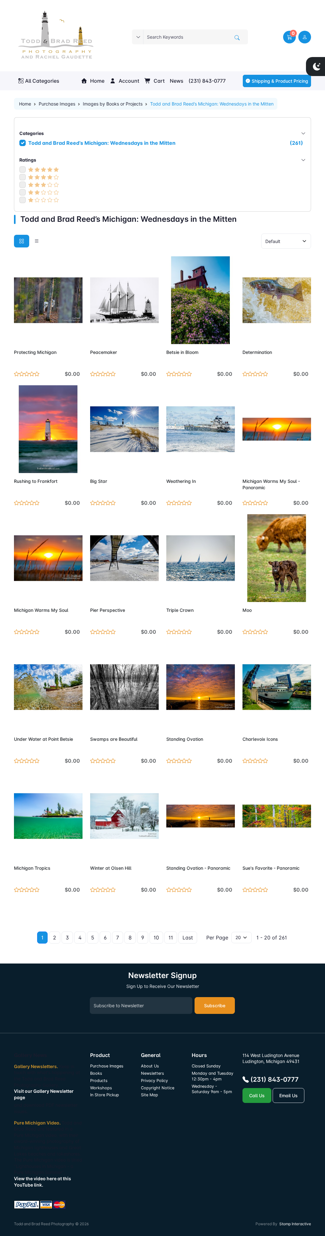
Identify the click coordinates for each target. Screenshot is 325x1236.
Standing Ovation (184, 739)
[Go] (237, 38)
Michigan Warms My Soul (41, 610)
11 (171, 937)
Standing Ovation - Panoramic (198, 868)
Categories (31, 133)
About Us (150, 1066)
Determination (257, 352)
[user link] (304, 37)
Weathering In (181, 481)
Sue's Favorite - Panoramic (271, 868)
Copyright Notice (157, 1088)
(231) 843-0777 (207, 81)
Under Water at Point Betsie (43, 739)
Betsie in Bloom (182, 352)
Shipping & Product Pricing (280, 81)
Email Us (288, 1095)
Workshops (101, 1088)
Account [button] (128, 81)
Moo (247, 610)
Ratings (27, 160)
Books (96, 1073)
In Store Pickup (104, 1094)
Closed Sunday (206, 1066)
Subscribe (214, 1005)
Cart (158, 81)
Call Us (257, 1095)
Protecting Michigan (35, 352)
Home (96, 81)
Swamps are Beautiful (113, 739)
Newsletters (152, 1073)
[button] (289, 37)
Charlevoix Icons (260, 739)
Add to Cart (62, 335)
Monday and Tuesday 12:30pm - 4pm (212, 1076)
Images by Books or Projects (113, 103)
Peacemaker (103, 352)
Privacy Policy (154, 1080)
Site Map (149, 1094)
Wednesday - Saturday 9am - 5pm (212, 1089)
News (176, 81)
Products (99, 1080)
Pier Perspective (107, 610)
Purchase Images (57, 103)
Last (187, 937)
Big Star (98, 481)
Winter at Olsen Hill (110, 868)
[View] (20, 335)
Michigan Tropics (32, 868)
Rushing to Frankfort (35, 481)
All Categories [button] (42, 81)
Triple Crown (180, 610)
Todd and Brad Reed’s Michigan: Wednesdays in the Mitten (165, 143)
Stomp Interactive (295, 1223)
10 (156, 937)
